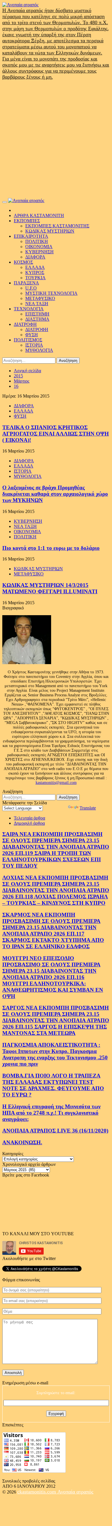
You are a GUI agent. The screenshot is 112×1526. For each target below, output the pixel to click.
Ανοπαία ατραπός (75, 1492)
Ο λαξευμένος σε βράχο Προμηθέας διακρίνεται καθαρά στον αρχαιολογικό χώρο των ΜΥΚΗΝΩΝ (55, 493)
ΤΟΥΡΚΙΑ (35, 277)
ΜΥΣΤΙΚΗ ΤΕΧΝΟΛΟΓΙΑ (51, 293)
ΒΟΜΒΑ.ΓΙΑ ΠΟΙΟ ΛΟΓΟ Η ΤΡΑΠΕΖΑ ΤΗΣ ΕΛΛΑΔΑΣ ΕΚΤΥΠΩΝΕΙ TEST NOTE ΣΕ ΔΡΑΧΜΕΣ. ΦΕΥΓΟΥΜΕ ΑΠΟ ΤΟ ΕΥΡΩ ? (53, 1085)
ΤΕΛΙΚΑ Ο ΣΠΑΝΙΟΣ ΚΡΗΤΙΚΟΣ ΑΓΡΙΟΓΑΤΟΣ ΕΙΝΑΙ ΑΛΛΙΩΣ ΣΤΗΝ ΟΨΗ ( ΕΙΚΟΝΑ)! (55, 433)
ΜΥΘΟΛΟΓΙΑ (39, 350)
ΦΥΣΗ (31, 334)
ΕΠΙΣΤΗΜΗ (37, 313)
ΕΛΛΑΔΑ (35, 267)
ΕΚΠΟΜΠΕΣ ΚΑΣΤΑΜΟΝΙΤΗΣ (57, 225)
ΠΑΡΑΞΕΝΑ (26, 282)
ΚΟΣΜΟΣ (23, 262)
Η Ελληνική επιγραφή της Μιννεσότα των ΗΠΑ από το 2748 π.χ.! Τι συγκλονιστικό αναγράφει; (51, 1112)
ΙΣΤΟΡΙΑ (34, 345)
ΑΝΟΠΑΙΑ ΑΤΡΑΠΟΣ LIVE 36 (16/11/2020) (55, 1131)
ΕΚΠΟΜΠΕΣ (27, 220)
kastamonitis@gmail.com (56, 782)
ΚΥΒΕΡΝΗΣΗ (39, 251)
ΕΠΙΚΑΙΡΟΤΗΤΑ (31, 236)
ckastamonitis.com (37, 1492)
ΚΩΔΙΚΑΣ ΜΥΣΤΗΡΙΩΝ (49, 231)
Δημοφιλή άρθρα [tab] (29, 823)
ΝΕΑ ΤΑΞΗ (36, 303)
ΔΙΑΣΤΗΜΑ (37, 319)
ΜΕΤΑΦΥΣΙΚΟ (40, 298)
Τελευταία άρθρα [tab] (29, 818)
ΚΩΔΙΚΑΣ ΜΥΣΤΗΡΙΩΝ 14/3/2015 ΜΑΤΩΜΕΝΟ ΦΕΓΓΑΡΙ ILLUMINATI (49, 588)
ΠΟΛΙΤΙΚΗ (36, 241)
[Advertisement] (56, 139)
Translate (88, 807)
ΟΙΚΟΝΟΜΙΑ (39, 246)
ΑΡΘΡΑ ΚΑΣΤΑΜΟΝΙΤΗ (39, 215)
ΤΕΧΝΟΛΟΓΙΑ (29, 308)
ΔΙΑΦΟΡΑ (35, 256)
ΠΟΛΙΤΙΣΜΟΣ (28, 339)
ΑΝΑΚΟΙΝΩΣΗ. (22, 1142)
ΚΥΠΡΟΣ (34, 272)
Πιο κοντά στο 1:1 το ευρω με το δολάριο (51, 548)
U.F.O (31, 288)
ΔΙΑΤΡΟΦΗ (25, 324)
